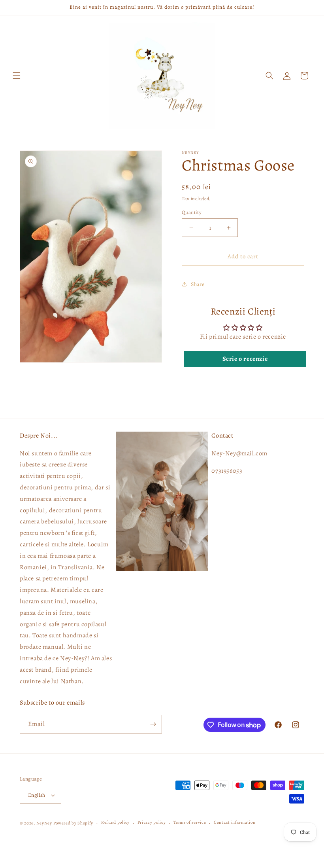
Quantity (192, 212)
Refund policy (115, 822)
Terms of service (189, 822)
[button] (16, 75)
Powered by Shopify (73, 823)
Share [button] (198, 284)
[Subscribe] (153, 724)
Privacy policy (152, 822)
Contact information (234, 822)
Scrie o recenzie (245, 358)
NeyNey (44, 823)
